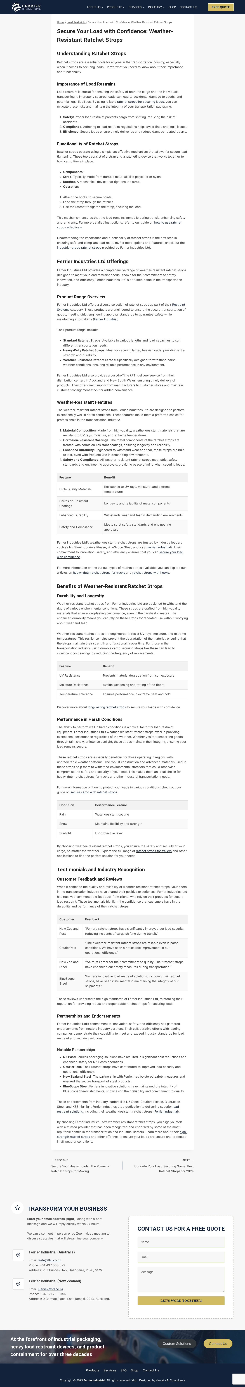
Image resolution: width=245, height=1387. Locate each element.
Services (109, 1370)
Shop (134, 1370)
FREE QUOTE (221, 7)
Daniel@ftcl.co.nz (50, 1289)
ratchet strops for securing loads (140, 101)
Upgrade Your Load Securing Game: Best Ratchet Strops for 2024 (164, 1166)
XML (134, 1380)
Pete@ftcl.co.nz (49, 1260)
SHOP (172, 7)
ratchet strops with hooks (150, 572)
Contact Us (151, 1370)
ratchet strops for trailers (154, 851)
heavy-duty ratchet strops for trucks (99, 572)
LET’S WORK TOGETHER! (181, 1300)
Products (92, 1370)
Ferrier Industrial (105, 319)
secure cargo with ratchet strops (93, 792)
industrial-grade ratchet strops (79, 247)
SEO (124, 1370)
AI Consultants (176, 1380)
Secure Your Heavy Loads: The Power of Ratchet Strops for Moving (80, 1166)
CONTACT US (188, 7)
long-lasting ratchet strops (107, 707)
